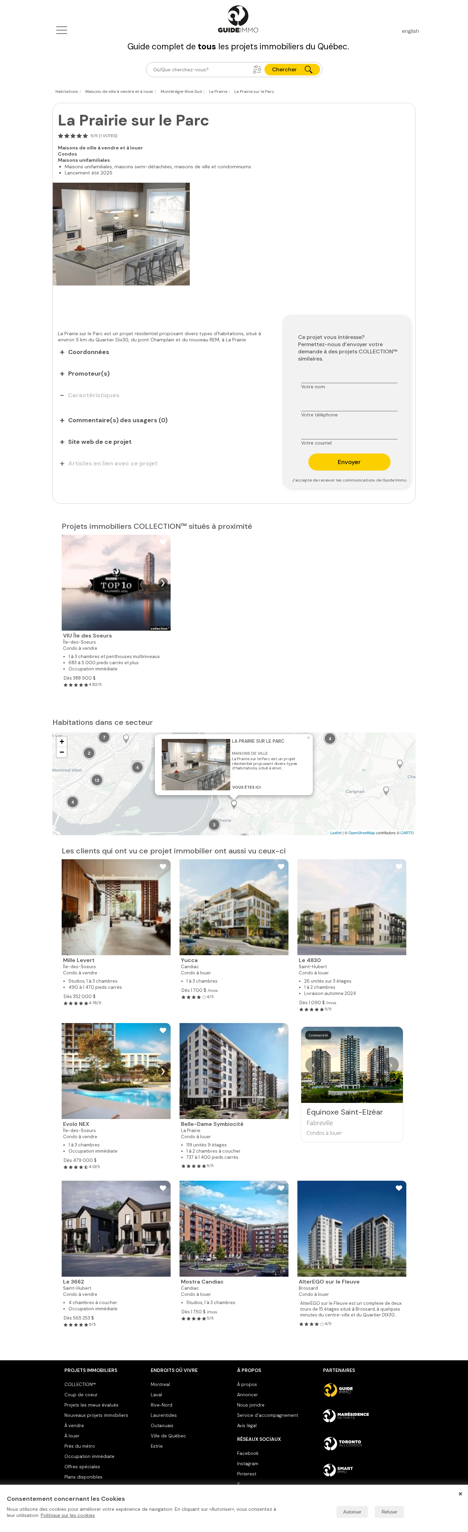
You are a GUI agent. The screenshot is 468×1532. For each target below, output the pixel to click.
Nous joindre (250, 1405)
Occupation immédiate (89, 1456)
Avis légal (247, 1425)
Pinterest (246, 1474)
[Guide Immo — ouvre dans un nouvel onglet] (363, 1390)
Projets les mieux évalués (91, 1405)
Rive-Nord (161, 1405)
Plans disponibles (83, 1477)
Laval (156, 1395)
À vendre (74, 1425)
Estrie (157, 1446)
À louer (71, 1436)
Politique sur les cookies (68, 1515)
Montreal (160, 1384)
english (410, 31)
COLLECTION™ (80, 1384)
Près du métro (79, 1446)
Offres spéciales (82, 1467)
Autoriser (352, 1512)
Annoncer (247, 1395)
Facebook (247, 1453)
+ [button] (62, 741)
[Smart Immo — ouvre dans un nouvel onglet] (363, 1470)
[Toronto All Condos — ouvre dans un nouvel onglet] (363, 1444)
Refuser (389, 1512)
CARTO (407, 832)
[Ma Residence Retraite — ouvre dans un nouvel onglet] (363, 1417)
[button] (257, 69)
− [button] (62, 752)
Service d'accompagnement (267, 1415)
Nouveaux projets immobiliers (96, 1415)
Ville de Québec (168, 1436)
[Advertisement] (162, 304)
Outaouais (162, 1425)
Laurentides (164, 1415)
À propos (247, 1384)
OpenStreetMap (361, 832)
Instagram (247, 1464)
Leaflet (336, 832)
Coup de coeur (81, 1395)
